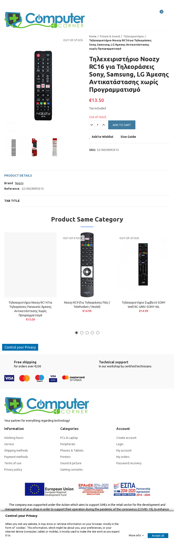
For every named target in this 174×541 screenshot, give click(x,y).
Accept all (158, 535)
